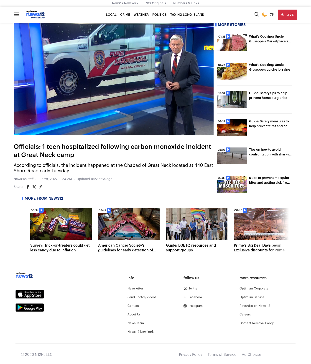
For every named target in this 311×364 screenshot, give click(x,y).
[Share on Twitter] (34, 187)
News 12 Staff (23, 179)
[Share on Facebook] (28, 187)
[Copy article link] (40, 187)
